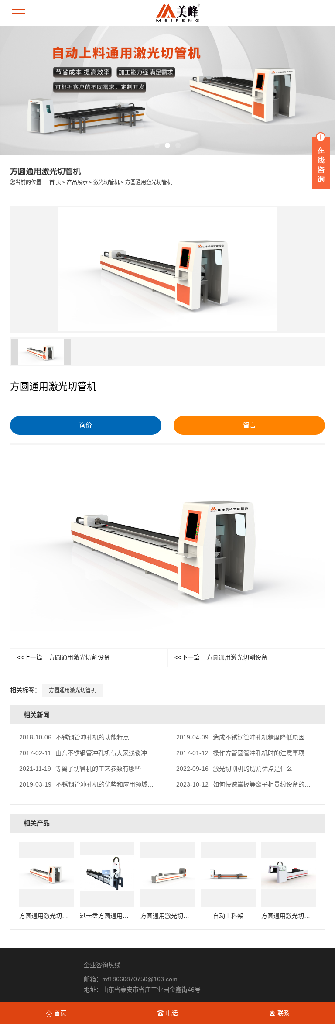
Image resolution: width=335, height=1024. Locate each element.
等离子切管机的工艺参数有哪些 (80, 768)
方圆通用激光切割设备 (63, 657)
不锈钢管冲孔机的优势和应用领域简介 (89, 784)
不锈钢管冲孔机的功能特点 (74, 737)
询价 (85, 425)
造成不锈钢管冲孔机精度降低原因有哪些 (249, 737)
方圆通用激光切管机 (148, 182)
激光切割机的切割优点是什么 (234, 768)
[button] (157, 145)
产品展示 (77, 182)
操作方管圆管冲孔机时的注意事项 (240, 752)
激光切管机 (106, 182)
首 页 (55, 182)
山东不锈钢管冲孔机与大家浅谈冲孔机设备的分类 (104, 752)
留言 (249, 425)
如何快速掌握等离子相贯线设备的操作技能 (252, 784)
